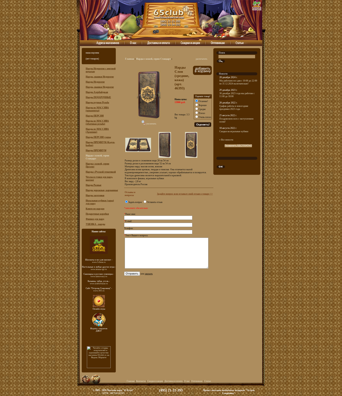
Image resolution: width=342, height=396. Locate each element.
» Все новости (226, 139)
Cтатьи (207, 381)
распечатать (201, 58)
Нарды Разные (93, 185)
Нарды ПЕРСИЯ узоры (98, 137)
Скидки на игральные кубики (233, 131)
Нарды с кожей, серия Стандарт (153, 58)
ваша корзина (92, 52)
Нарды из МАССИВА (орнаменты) (97, 109)
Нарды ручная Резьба (97, 102)
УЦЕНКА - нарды (95, 224)
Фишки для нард (95, 219)
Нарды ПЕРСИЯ (95, 115)
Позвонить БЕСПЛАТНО (238, 145)
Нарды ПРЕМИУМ (96, 150)
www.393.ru (98, 290)
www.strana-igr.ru (99, 269)
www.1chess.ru (99, 262)
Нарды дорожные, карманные (102, 190)
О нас (187, 381)
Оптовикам (196, 381)
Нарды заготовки (95, 195)
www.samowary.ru (98, 276)
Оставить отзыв (154, 202)
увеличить (150, 123)
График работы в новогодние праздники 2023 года (233, 107)
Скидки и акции (155, 381)
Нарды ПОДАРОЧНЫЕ (98, 97)
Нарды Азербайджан (97, 92)
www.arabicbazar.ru (99, 283)
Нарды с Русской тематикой (101, 171)
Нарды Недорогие (95, 81)
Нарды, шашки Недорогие (100, 76)
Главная (129, 58)
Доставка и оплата (173, 381)
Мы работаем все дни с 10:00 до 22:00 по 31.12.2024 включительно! (238, 82)
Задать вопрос (135, 202)
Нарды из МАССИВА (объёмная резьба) (97, 122)
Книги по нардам (95, 208)
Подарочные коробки (97, 213)
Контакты (141, 381)
